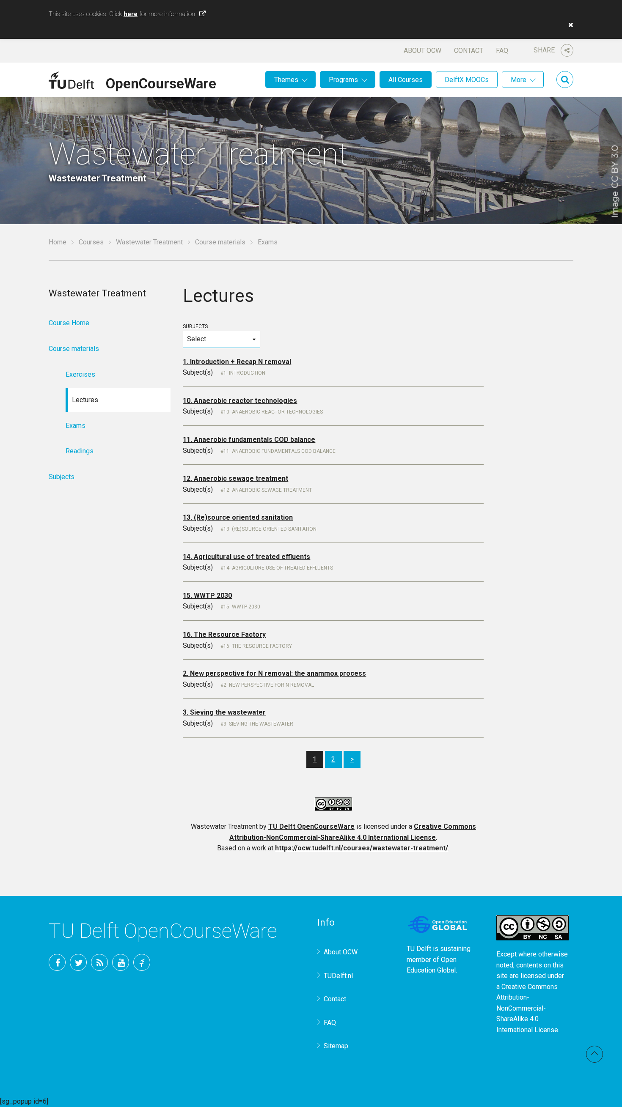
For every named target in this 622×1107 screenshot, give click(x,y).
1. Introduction (244, 373)
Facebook (57, 962)
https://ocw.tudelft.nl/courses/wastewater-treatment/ (361, 848)
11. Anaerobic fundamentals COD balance (249, 440)
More (518, 80)
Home (57, 242)
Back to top (594, 1054)
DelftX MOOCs (467, 80)
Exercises (80, 374)
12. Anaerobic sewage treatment (235, 478)
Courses (91, 242)
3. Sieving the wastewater (224, 712)
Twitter (78, 962)
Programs (343, 80)
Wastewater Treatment (149, 242)
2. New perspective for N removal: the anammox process (274, 673)
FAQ (502, 51)
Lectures (85, 400)
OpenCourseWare (161, 82)
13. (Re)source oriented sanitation (238, 517)
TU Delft (141, 962)
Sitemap (336, 1046)
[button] (568, 24)
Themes (286, 80)
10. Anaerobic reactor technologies (240, 401)
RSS (99, 962)
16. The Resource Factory (224, 634)
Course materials (220, 242)
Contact (468, 51)
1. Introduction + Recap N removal (237, 362)
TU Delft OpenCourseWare (311, 826)
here (131, 14)
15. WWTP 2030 (207, 596)
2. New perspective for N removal (268, 685)
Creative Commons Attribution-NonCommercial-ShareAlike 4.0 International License (527, 1008)
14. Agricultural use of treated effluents (246, 557)
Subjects (195, 326)
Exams (75, 426)
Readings (80, 451)
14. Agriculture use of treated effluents (278, 568)
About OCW (422, 51)
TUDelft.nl (338, 976)
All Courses (405, 80)
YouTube (120, 962)
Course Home (69, 323)
